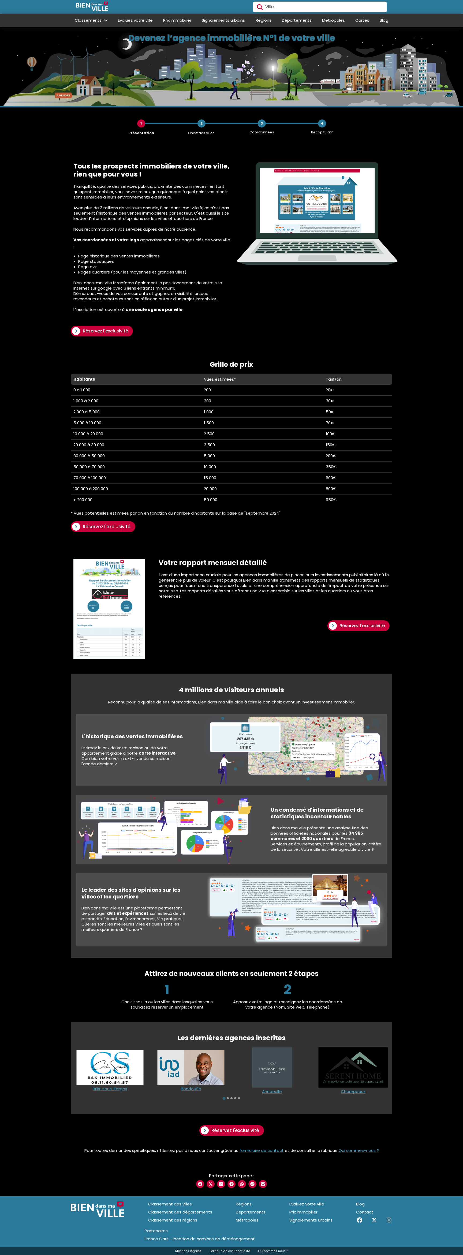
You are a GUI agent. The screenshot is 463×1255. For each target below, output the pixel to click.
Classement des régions (172, 1220)
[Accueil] (92, 7)
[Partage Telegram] (231, 1184)
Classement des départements (180, 1212)
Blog (384, 20)
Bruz (353, 1091)
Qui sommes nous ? (273, 1251)
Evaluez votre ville (135, 20)
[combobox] (320, 7)
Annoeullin (191, 1091)
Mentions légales (188, 1251)
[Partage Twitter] (211, 1184)
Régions (263, 20)
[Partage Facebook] (200, 1184)
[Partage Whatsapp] (242, 1184)
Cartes (362, 20)
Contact (364, 1212)
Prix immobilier (177, 20)
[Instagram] (389, 1220)
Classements (89, 20)
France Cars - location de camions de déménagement (200, 1239)
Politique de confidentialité (230, 1251)
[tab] (224, 1098)
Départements (297, 20)
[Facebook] (359, 1220)
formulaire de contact (262, 1150)
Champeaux (272, 1091)
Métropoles (333, 20)
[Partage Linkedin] (221, 1184)
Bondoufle (110, 1089)
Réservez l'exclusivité (105, 331)
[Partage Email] (263, 1184)
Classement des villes (170, 1204)
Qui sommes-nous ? (359, 1150)
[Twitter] (374, 1220)
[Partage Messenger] (252, 1184)
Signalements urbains (223, 20)
